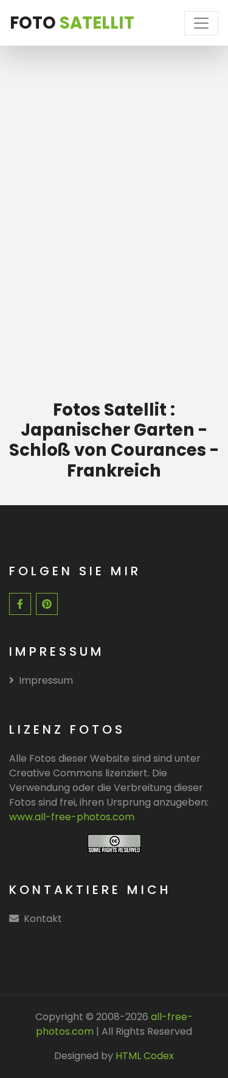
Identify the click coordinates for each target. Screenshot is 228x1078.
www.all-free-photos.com (71, 817)
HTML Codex (145, 1056)
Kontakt (43, 919)
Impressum (46, 680)
